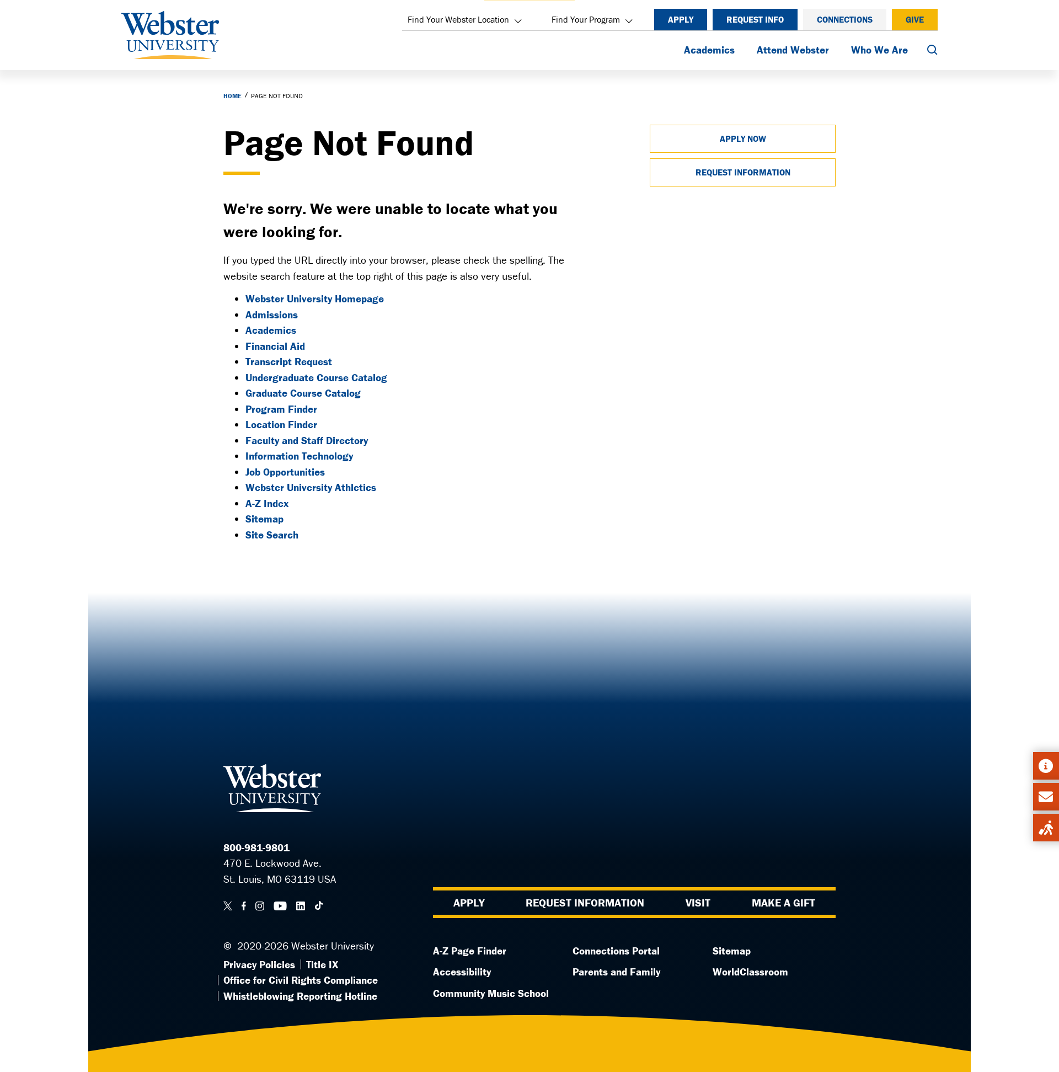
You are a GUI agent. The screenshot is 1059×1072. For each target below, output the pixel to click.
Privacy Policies (259, 964)
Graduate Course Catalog (303, 392)
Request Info (755, 19)
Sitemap (264, 518)
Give (915, 19)
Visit (698, 902)
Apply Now (743, 138)
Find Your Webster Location (458, 19)
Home (232, 96)
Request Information (743, 172)
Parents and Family (616, 971)
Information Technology (299, 455)
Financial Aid (275, 346)
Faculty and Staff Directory (306, 440)
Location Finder (281, 424)
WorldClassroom (750, 971)
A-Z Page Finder (469, 950)
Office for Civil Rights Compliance (300, 979)
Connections (845, 19)
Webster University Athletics (310, 487)
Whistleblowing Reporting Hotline (300, 995)
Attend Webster (793, 49)
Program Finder (281, 408)
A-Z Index (266, 503)
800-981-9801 (256, 847)
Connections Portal (616, 950)
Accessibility (462, 971)
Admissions (271, 314)
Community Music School (491, 993)
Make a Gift (783, 902)
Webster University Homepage (314, 298)
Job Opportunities (285, 471)
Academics (709, 49)
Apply (680, 19)
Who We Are (879, 49)
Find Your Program (586, 19)
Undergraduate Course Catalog (316, 377)
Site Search (271, 534)
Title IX (322, 964)
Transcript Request (288, 361)
